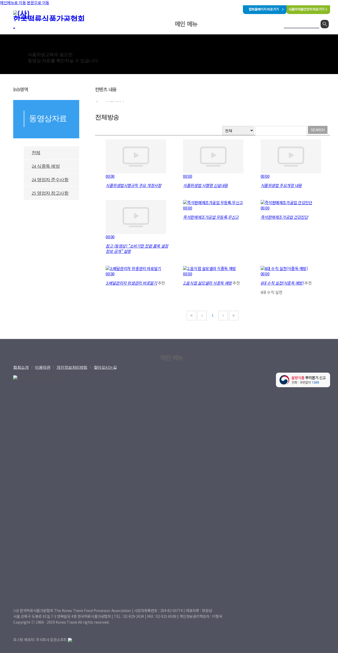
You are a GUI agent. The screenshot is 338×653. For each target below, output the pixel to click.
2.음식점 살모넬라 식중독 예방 (207, 283)
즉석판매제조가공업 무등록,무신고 (210, 217)
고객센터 (221, 38)
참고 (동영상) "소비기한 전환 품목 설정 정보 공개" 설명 (137, 248)
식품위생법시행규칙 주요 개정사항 (133, 185)
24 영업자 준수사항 (50, 179)
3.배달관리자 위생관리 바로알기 (131, 283)
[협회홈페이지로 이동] (265, 12)
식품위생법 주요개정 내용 (281, 185)
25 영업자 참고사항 (50, 193)
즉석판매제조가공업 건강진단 (284, 217)
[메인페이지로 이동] (52, 19)
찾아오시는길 (105, 367)
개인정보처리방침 (72, 367)
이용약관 (42, 367)
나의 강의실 (254, 38)
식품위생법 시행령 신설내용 (205, 185)
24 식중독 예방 (46, 166)
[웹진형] (213, 130)
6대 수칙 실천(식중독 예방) (282, 283)
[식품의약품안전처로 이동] (308, 12)
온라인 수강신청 (183, 38)
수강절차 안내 (251, 53)
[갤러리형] (203, 130)
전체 (36, 152)
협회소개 (145, 38)
